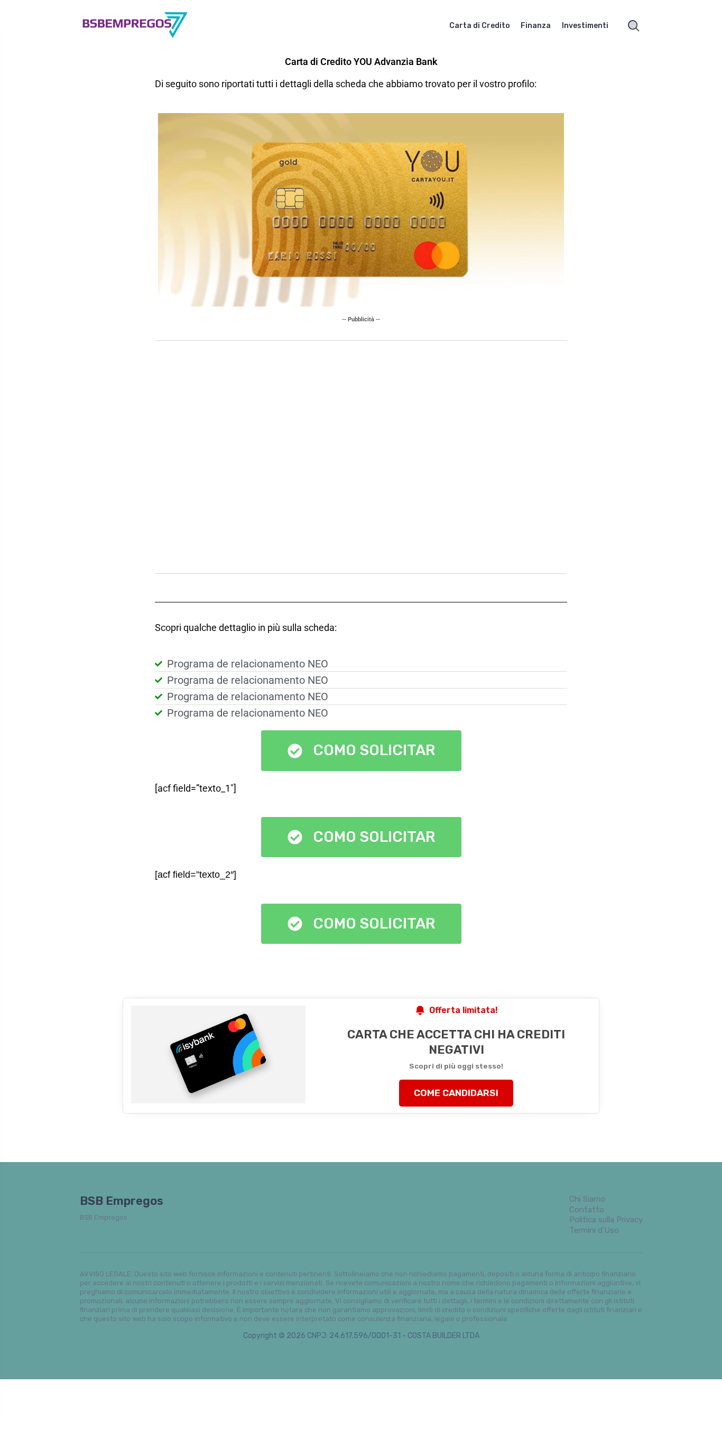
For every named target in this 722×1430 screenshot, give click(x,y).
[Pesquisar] (634, 26)
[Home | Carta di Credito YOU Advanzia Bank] (147, 26)
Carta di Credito (479, 25)
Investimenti (585, 25)
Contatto (586, 1209)
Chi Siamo (587, 1199)
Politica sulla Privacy (606, 1219)
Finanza (536, 25)
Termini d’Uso (594, 1230)
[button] (361, 837)
